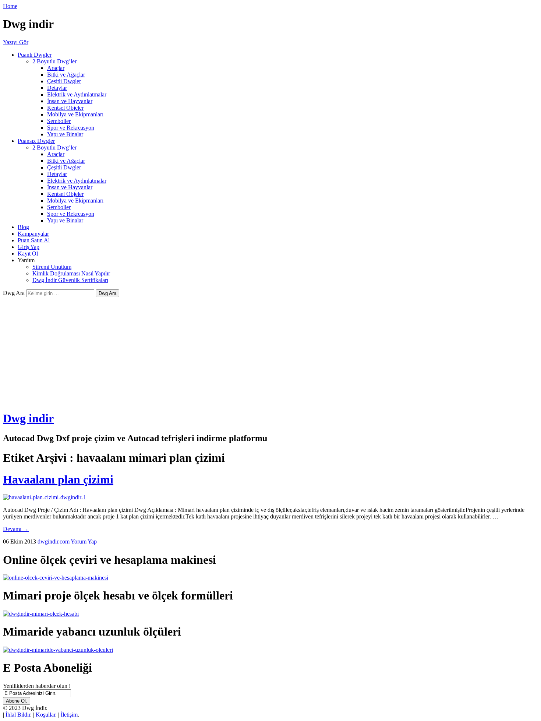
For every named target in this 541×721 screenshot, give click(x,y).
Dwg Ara (14, 293)
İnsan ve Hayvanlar (69, 101)
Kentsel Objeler (65, 108)
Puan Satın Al (34, 240)
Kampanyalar (33, 234)
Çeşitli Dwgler (64, 81)
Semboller (59, 121)
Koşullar (45, 714)
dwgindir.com (54, 541)
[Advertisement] (270, 352)
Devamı (16, 529)
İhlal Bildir (18, 714)
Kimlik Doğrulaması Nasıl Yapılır (71, 273)
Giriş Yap (28, 247)
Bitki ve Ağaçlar (66, 74)
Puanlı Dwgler (35, 55)
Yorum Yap (84, 541)
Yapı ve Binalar (65, 134)
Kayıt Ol (28, 253)
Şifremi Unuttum (51, 267)
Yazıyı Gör (15, 42)
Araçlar (55, 68)
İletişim (69, 714)
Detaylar (57, 88)
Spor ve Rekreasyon (70, 127)
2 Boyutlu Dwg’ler (54, 61)
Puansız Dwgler (36, 141)
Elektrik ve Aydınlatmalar (76, 94)
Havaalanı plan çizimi (58, 479)
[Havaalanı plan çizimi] (44, 497)
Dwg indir (28, 418)
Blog (23, 227)
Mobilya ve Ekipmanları (75, 114)
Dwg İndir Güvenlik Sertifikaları (70, 280)
